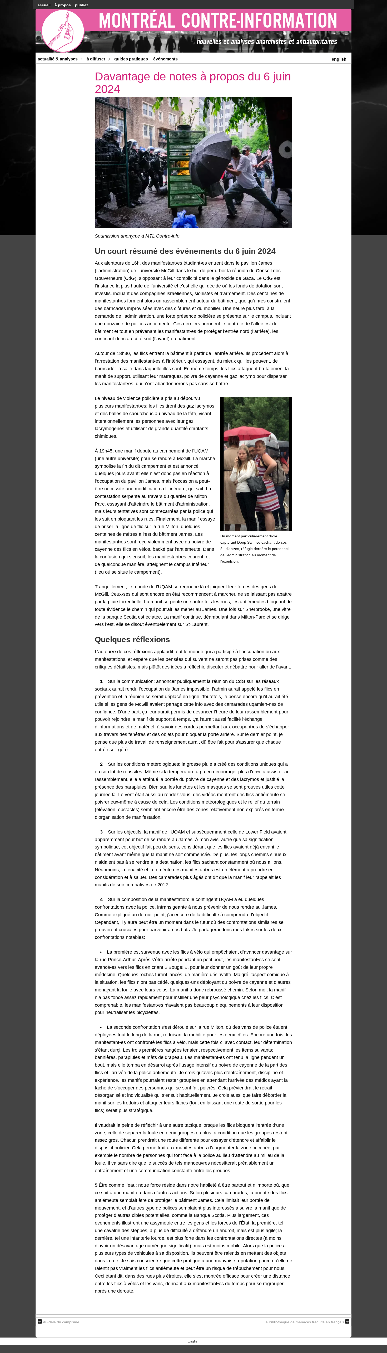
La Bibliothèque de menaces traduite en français (304, 1322)
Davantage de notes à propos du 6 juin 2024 (193, 82)
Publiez (81, 5)
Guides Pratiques (131, 59)
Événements (165, 59)
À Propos (63, 5)
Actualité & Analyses (58, 59)
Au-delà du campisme (61, 1322)
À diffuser (96, 59)
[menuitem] (339, 58)
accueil (44, 5)
